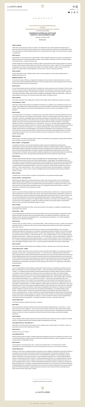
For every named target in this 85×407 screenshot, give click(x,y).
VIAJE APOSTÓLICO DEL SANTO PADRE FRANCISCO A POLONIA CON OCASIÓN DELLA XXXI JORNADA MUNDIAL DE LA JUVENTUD (42, 27)
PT (51, 18)
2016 (23, 10)
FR (44, 18)
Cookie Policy (43, 403)
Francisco (10, 10)
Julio (26, 10)
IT (46, 18)
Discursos (17, 10)
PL (49, 18)
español (73, 10)
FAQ (31, 403)
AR (33, 18)
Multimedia (42, 39)
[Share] (77, 12)
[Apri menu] (76, 7)
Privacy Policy (50, 403)
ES (41, 18)
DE (36, 18)
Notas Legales (36, 403)
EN (39, 18)
